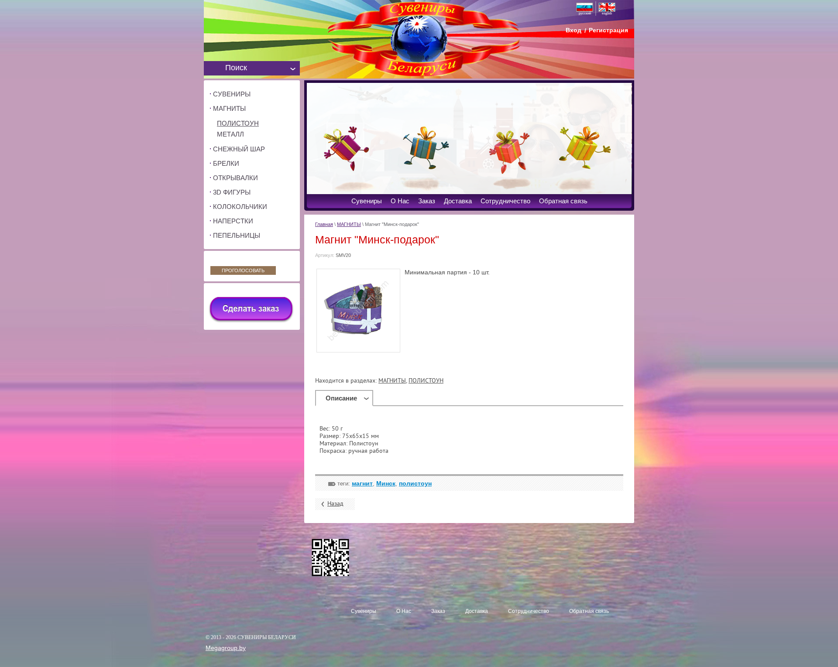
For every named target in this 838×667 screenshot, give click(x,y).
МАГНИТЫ (349, 224)
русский (585, 13)
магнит (362, 483)
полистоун (415, 483)
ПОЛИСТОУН (426, 381)
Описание (341, 398)
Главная (324, 224)
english (607, 13)
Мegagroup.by (226, 647)
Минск (385, 483)
